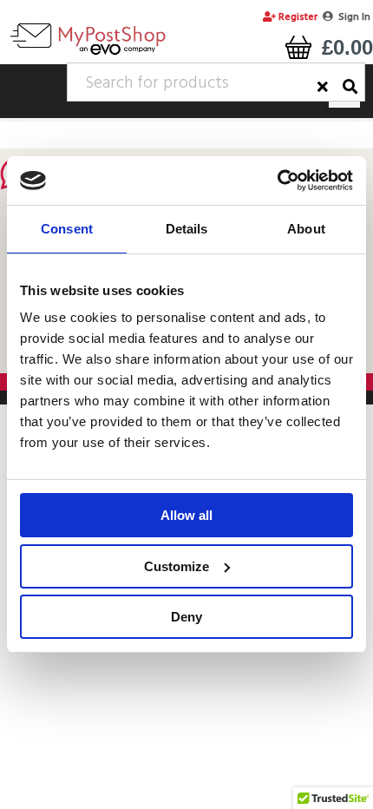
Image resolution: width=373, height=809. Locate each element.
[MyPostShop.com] (88, 54)
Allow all (186, 515)
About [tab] (306, 228)
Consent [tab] (67, 228)
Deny (186, 616)
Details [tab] (187, 228)
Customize (176, 566)
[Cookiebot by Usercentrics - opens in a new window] (277, 180)
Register (296, 17)
